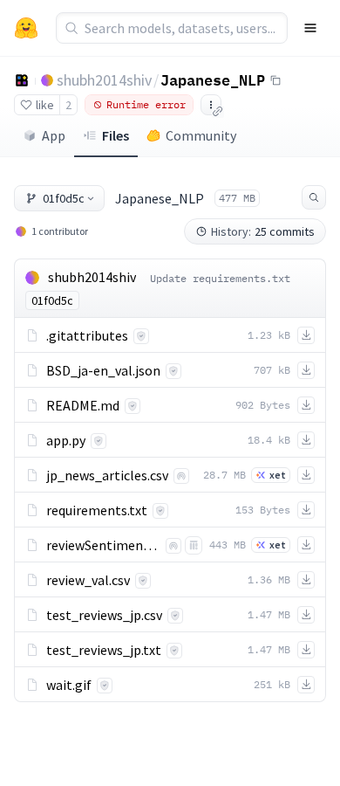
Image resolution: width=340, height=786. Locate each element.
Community (201, 135)
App (53, 135)
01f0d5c (64, 198)
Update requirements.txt (220, 278)
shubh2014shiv (104, 80)
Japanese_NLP (212, 79)
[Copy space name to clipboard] (275, 80)
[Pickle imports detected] (193, 545)
